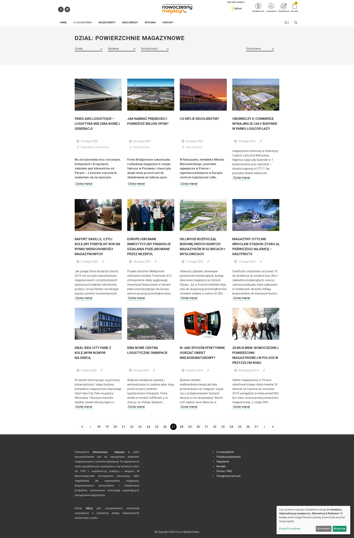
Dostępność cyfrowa (228, 475)
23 (140, 427)
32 (214, 427)
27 (173, 427)
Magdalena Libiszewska (95, 147)
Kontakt (221, 466)
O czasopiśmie (225, 451)
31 (206, 427)
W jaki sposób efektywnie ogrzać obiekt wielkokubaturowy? (202, 353)
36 (248, 427)
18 (98, 427)
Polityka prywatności (229, 456)
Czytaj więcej (83, 183)
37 (256, 427)
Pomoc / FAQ (224, 471)
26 (165, 427)
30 (198, 427)
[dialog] (313, 520)
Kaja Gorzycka (141, 147)
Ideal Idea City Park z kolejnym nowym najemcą (93, 353)
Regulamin (223, 461)
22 (131, 427)
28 (181, 427)
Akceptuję (339, 528)
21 (123, 427)
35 (239, 427)
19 (107, 427)
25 (156, 427)
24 (148, 427)
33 (223, 427)
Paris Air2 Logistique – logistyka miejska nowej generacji (97, 124)
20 (115, 427)
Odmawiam (323, 528)
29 (190, 427)
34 (231, 427)
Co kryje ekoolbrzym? (199, 119)
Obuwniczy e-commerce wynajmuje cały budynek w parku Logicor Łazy (254, 124)
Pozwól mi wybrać (289, 528)
